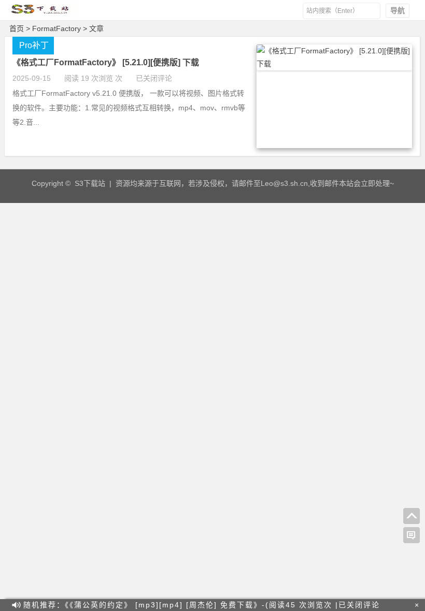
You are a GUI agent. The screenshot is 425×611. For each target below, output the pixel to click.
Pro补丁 (34, 45)
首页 (16, 28)
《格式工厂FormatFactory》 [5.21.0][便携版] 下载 (105, 62)
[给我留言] (411, 535)
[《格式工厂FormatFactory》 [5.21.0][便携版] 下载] (334, 64)
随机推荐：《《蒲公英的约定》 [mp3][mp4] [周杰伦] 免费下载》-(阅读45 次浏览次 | (201, 605)
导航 (397, 10)
